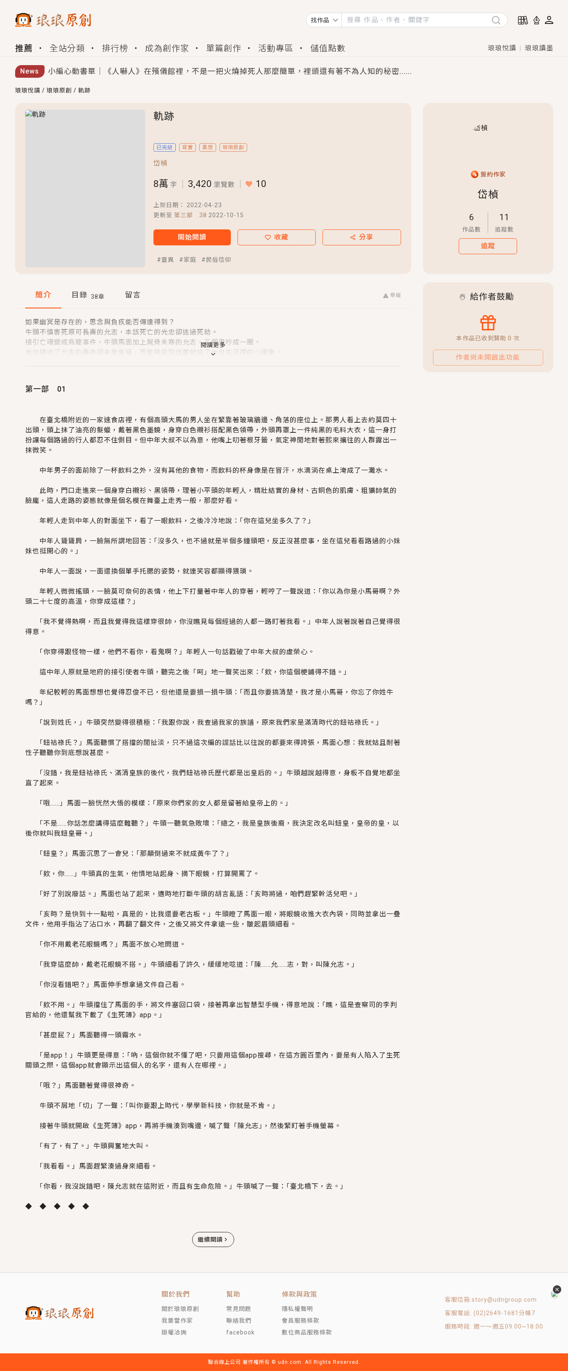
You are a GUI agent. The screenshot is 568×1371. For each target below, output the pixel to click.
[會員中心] (549, 20)
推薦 (24, 48)
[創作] (536, 20)
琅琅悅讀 (502, 48)
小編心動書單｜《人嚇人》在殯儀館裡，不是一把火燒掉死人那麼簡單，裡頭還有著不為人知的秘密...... (230, 71)
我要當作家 (177, 1320)
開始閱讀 (192, 237)
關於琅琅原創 (180, 1308)
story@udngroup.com (504, 1299)
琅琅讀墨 (539, 48)
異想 (207, 147)
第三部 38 (190, 215)
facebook (240, 1332)
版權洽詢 (174, 1332)
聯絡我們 (238, 1320)
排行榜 (115, 48)
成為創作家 (167, 48)
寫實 (187, 147)
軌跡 (84, 90)
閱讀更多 (213, 345)
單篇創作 (223, 48)
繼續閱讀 (210, 1239)
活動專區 (275, 48)
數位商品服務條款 (307, 1332)
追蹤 (488, 246)
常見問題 (238, 1308)
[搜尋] (499, 20)
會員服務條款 (301, 1320)
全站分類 (67, 48)
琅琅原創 (59, 90)
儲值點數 (328, 48)
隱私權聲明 (297, 1308)
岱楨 (160, 163)
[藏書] (523, 20)
